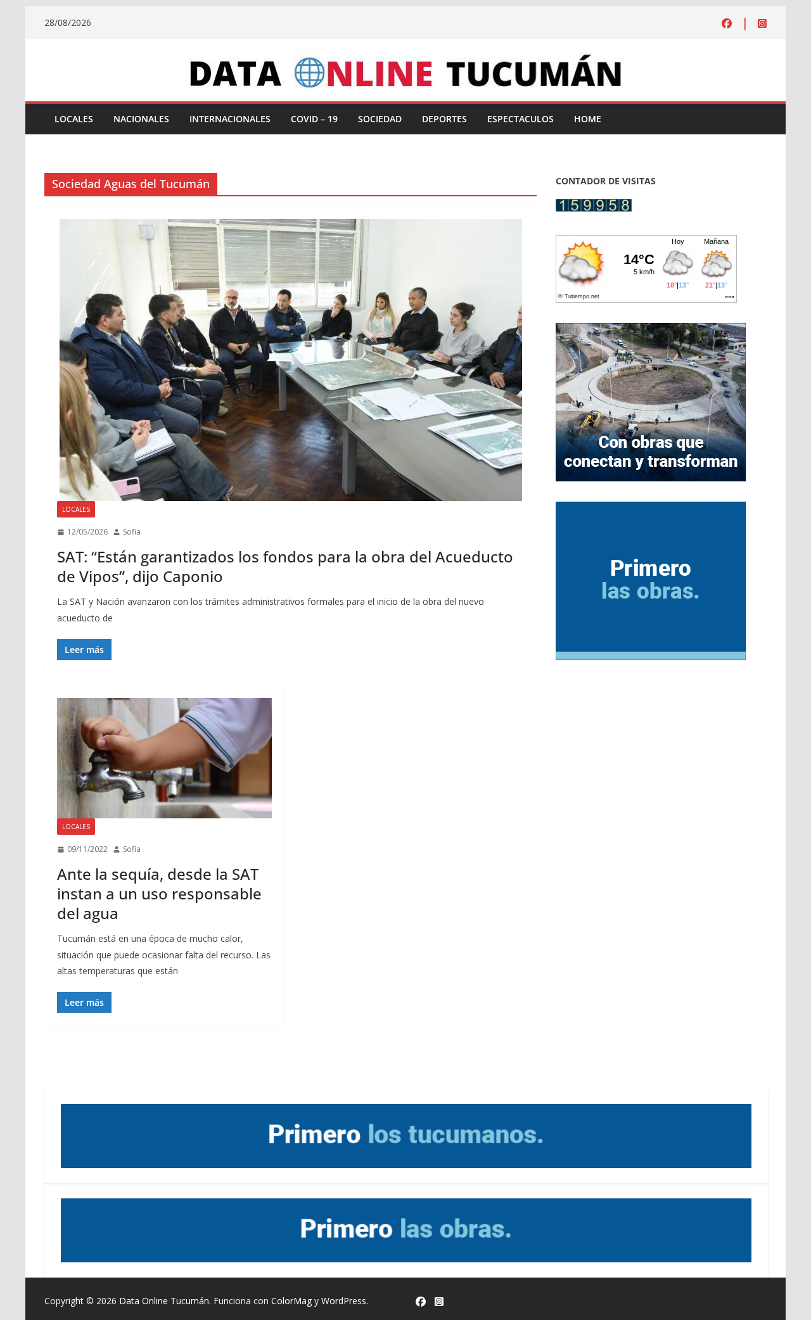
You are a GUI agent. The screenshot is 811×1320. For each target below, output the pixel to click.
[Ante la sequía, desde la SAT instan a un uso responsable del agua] (164, 758)
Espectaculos (520, 119)
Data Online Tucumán (164, 1301)
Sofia (132, 531)
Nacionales (141, 119)
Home (587, 119)
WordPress (343, 1301)
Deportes (444, 119)
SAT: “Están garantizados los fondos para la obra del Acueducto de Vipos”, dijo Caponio (285, 566)
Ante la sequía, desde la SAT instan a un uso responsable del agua (159, 893)
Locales (73, 119)
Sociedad (380, 119)
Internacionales (230, 119)
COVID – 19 (314, 119)
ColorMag (291, 1301)
